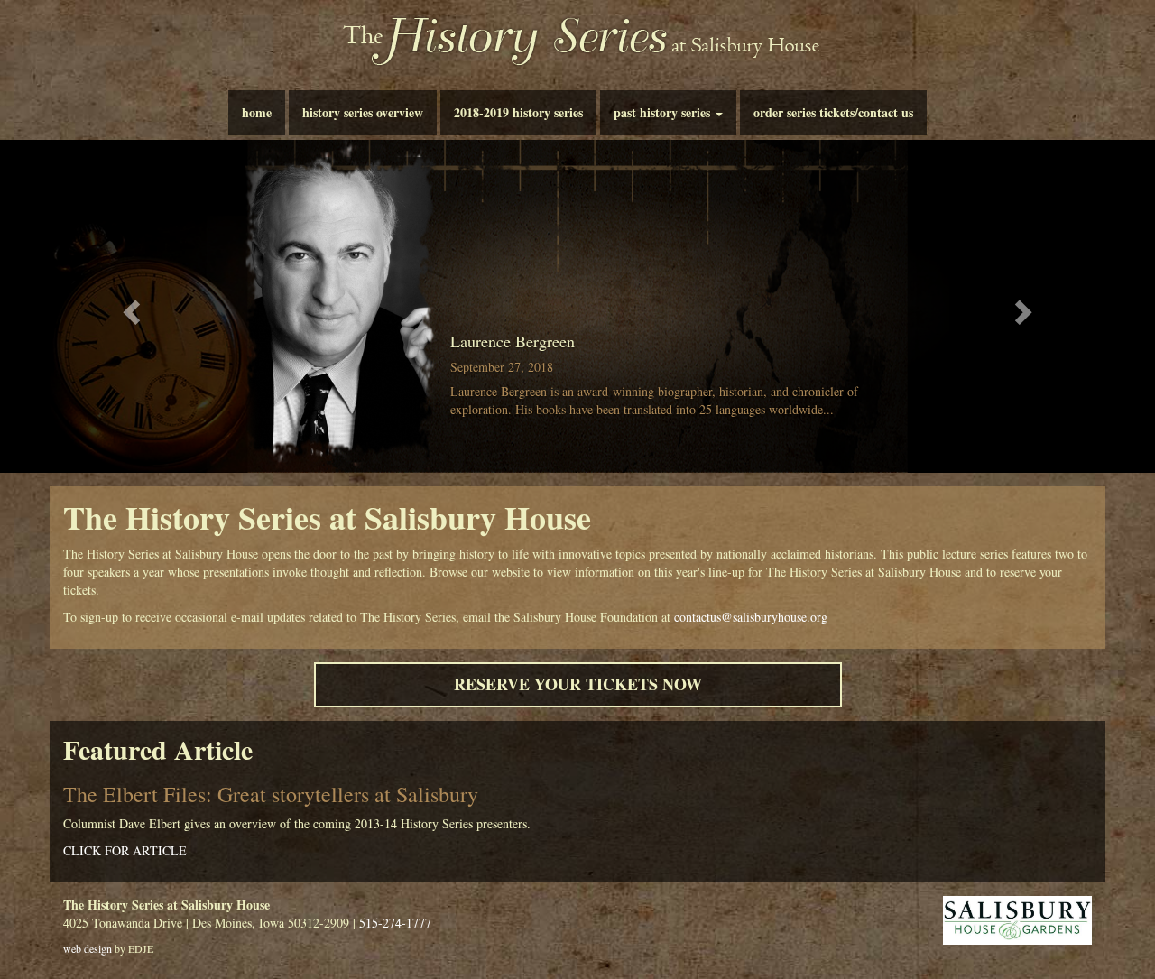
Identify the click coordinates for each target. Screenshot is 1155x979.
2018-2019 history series (518, 112)
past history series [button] (664, 112)
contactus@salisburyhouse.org (750, 616)
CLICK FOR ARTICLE (125, 850)
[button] (129, 306)
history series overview (362, 112)
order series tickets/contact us (833, 112)
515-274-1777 (395, 922)
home (257, 112)
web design (87, 948)
